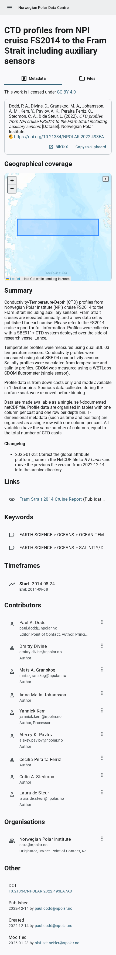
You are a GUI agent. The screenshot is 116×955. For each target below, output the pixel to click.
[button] (12, 181)
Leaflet (14, 278)
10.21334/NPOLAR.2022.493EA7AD (40, 891)
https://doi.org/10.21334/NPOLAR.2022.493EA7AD (63, 136)
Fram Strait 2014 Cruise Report (50, 499)
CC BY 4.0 (66, 92)
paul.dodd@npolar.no (54, 908)
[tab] (33, 78)
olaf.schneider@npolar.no (57, 943)
